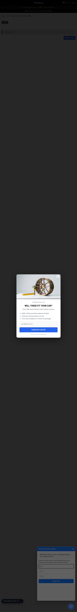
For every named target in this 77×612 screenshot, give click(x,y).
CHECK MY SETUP (38, 330)
